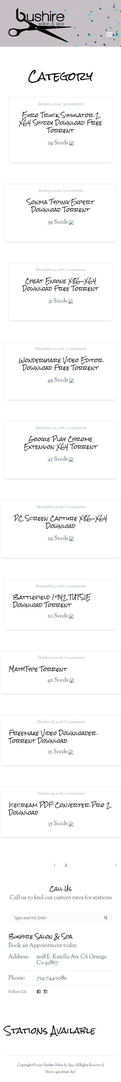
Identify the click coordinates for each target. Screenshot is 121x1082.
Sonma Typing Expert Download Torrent (60, 206)
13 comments (73, 190)
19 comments (73, 104)
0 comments (76, 269)
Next (115, 864)
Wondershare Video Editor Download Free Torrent (61, 364)
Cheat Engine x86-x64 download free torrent (60, 285)
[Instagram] (45, 992)
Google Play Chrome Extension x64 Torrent (60, 443)
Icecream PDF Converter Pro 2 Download (59, 809)
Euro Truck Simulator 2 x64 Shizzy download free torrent (60, 122)
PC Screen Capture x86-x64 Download (60, 522)
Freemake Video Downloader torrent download (52, 737)
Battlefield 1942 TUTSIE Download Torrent (52, 601)
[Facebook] (39, 992)
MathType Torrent (38, 669)
